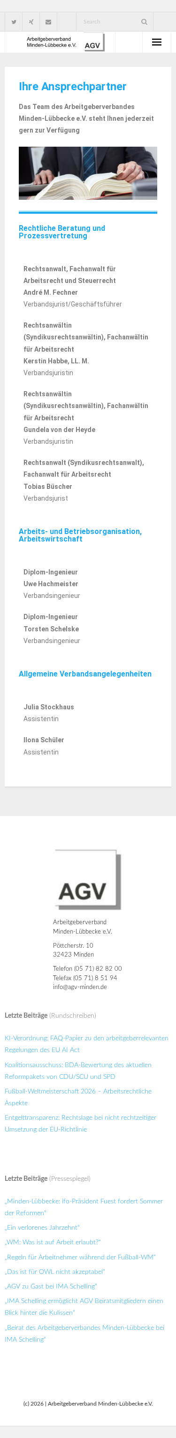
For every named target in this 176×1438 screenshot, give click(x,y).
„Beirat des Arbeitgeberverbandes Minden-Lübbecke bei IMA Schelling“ (84, 1334)
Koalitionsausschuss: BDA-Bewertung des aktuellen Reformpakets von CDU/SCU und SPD (78, 1071)
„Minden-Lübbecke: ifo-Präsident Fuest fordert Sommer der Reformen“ (84, 1207)
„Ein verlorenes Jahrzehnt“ (42, 1228)
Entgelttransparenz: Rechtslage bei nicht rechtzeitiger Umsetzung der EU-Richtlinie (80, 1124)
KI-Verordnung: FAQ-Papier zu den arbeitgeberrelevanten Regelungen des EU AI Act (86, 1044)
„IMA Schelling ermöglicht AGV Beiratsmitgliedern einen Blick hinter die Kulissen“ (84, 1307)
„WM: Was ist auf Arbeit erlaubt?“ (53, 1242)
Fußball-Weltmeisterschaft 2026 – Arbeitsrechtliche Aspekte (78, 1097)
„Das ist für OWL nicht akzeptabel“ (55, 1272)
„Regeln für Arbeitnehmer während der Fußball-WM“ (80, 1257)
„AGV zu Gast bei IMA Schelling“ (51, 1286)
